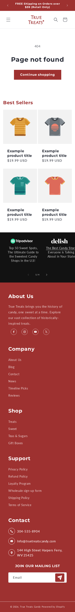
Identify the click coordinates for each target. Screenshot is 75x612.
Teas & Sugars (18, 436)
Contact (13, 374)
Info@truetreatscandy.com (36, 541)
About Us (14, 360)
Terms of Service (19, 505)
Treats (12, 421)
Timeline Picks (18, 388)
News (12, 381)
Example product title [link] (19, 153)
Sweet (12, 429)
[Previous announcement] (7, 5)
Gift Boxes (15, 443)
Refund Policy (18, 476)
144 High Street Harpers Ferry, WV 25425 (39, 552)
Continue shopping (37, 75)
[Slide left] (28, 274)
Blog (11, 367)
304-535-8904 (28, 531)
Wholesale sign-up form (25, 490)
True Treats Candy (30, 606)
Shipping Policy (19, 498)
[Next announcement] (67, 5)
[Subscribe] (59, 577)
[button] (8, 19)
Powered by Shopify (53, 606)
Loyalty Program (19, 483)
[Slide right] (46, 274)
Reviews (14, 395)
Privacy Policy (18, 469)
